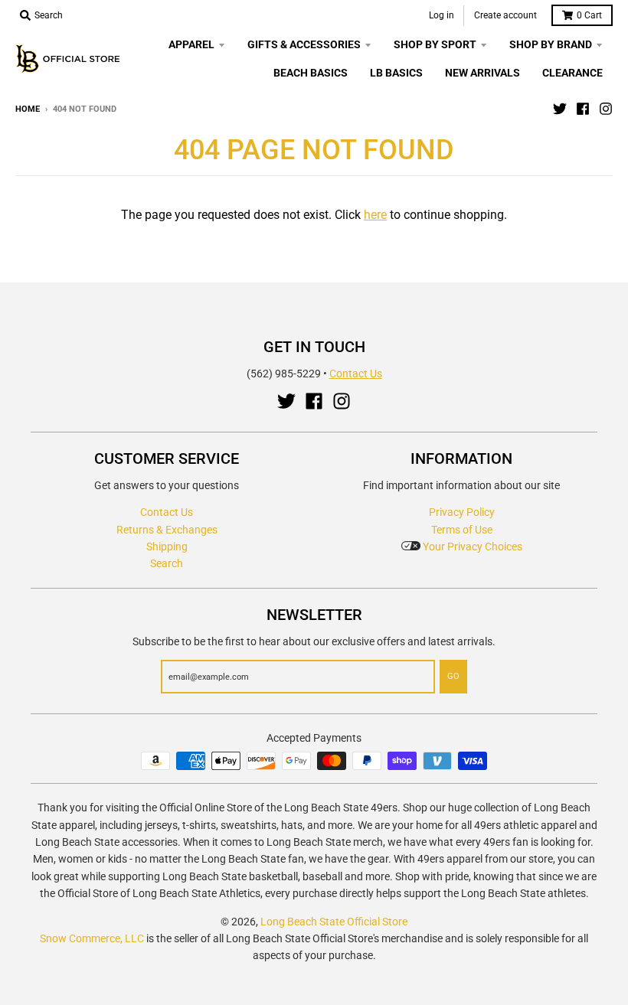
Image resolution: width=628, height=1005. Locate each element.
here (375, 214)
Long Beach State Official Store (333, 921)
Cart (589, 15)
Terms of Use (461, 530)
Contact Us (355, 373)
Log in (441, 15)
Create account (505, 15)
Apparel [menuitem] (191, 44)
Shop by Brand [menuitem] (550, 44)
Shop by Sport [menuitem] (435, 44)
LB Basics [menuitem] (396, 73)
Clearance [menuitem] (572, 73)
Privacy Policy (462, 512)
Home (27, 109)
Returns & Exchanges (167, 530)
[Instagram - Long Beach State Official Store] (606, 109)
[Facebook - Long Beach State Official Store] (583, 109)
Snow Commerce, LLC (92, 938)
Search (166, 563)
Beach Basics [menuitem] (310, 73)
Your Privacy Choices (471, 546)
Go (453, 676)
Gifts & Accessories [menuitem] (304, 44)
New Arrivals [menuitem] (482, 73)
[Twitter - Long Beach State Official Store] (560, 109)
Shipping (167, 546)
